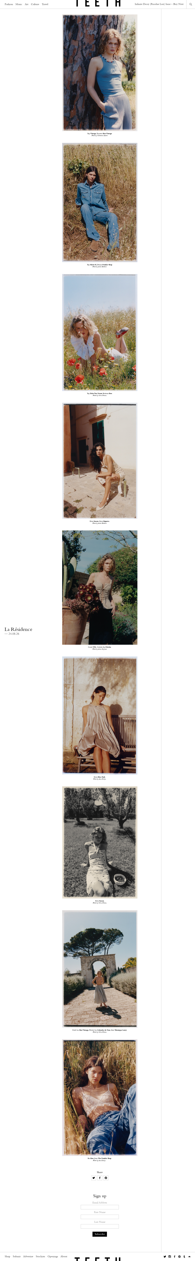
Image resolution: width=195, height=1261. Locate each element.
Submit (17, 1256)
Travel (45, 4)
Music (19, 4)
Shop (7, 1256)
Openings (53, 1256)
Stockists (40, 1256)
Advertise (28, 1256)
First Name (99, 1212)
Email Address (99, 1202)
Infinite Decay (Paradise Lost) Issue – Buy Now (159, 4)
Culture (35, 4)
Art (26, 4)
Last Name (99, 1222)
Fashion (9, 4)
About (63, 1256)
